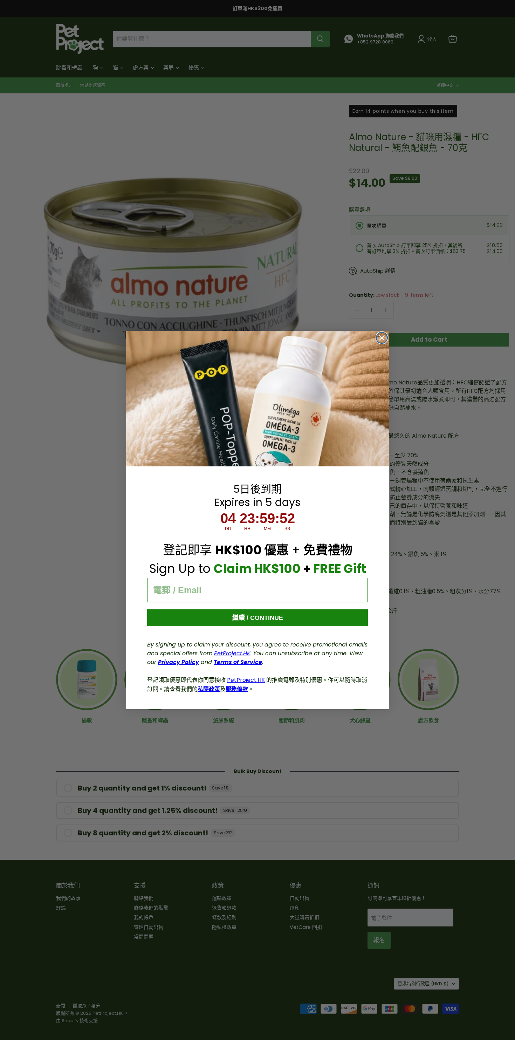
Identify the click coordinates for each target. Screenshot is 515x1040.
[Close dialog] (381, 337)
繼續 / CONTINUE (257, 617)
